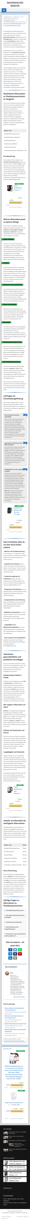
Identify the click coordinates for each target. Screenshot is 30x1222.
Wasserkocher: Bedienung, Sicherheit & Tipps (18, 1149)
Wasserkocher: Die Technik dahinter (17, 1140)
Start (11, 17)
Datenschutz (20, 1216)
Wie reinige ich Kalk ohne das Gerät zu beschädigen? (14, 916)
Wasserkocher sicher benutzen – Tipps (16, 1136)
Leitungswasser (13, 1212)
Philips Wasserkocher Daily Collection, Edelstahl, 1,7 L (18, 790)
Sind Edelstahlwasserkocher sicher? (15, 910)
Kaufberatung (17, 17)
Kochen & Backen (5, 1212)
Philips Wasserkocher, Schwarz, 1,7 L (18, 189)
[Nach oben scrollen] (27, 1219)
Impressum (25, 1216)
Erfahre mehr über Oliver (19, 997)
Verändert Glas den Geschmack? (14, 922)
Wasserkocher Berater (15, 4)
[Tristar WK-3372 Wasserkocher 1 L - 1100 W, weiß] (13, 1100)
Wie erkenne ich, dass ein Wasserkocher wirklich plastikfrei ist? (15, 935)
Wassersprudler (25, 1212)
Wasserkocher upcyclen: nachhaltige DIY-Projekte (17, 1132)
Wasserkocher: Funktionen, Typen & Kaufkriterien (19, 1145)
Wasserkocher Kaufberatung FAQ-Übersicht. (14, 1041)
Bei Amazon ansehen (15, 202)
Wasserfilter (18, 1212)
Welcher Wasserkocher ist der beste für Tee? (15, 1024)
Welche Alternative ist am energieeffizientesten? (11, 928)
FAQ (22, 17)
